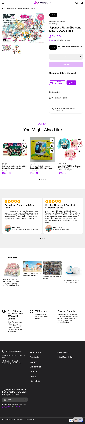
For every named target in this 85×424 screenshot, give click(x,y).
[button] (75, 82)
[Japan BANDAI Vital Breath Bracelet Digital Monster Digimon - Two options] (42, 149)
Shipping (52, 40)
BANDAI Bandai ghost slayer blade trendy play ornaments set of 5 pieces (14, 168)
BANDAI (4, 164)
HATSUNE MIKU (62, 164)
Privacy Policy (6, 406)
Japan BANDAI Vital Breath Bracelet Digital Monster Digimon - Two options (42, 168)
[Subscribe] (25, 400)
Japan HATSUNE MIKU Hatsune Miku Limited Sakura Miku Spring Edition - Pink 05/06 (69, 168)
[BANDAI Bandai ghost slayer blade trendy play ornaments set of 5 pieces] (15, 149)
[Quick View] (24, 151)
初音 (56, 24)
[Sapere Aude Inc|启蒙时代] (42, 2)
